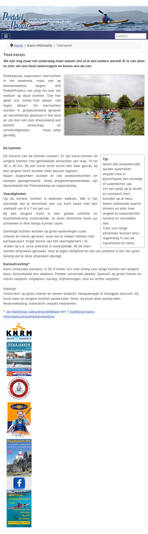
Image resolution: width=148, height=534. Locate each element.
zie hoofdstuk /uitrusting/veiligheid (32, 312)
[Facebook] (19, 483)
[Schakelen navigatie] (6, 36)
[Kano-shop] (19, 420)
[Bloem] (19, 373)
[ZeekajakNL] (19, 457)
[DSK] (19, 353)
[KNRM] (19, 329)
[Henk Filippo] (19, 508)
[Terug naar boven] (141, 526)
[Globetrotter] (19, 388)
